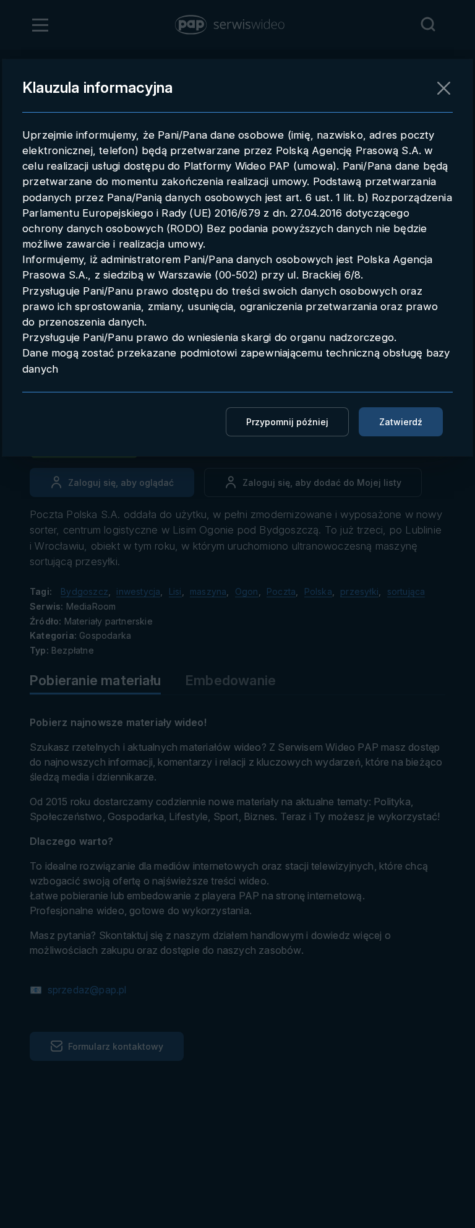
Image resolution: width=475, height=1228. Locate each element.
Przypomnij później (287, 422)
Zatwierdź (400, 422)
